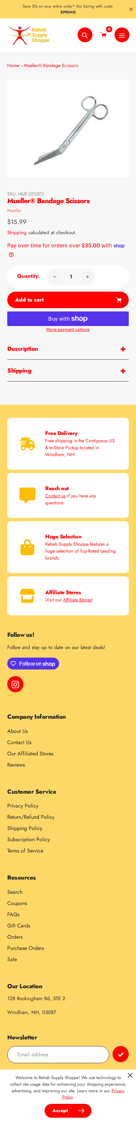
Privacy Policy (22, 806)
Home (13, 65)
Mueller (14, 210)
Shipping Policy (24, 828)
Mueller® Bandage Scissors (51, 65)
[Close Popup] (130, 1075)
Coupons (17, 903)
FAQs (13, 914)
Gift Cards (18, 925)
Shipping (17, 232)
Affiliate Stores (77, 600)
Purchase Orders (25, 948)
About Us (17, 731)
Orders (14, 937)
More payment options (68, 329)
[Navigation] (122, 34)
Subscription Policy (28, 839)
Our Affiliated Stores (30, 753)
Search (14, 892)
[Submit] (121, 1054)
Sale (12, 959)
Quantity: (28, 276)
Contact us (55, 495)
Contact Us (19, 742)
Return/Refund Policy (30, 817)
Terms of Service (25, 850)
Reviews (16, 765)
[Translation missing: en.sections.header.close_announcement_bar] (131, 9)
